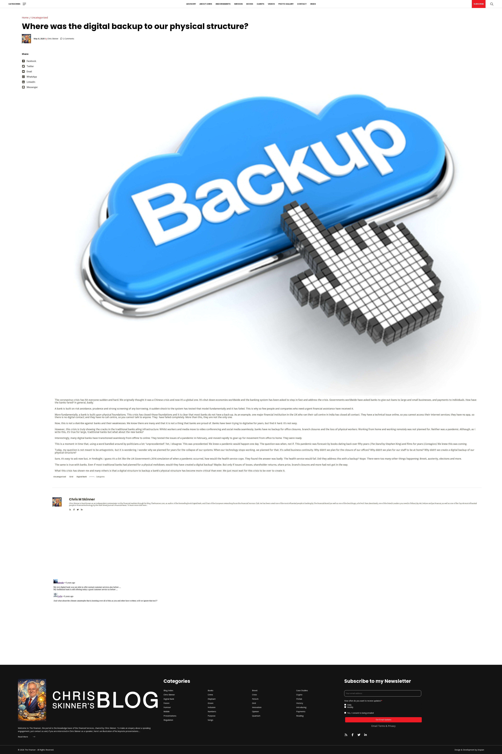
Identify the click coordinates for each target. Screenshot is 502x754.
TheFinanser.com (158, 503)
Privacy (392, 725)
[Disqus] (266, 543)
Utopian (480, 750)
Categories (14, 4)
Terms (381, 725)
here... (145, 505)
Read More (23, 737)
